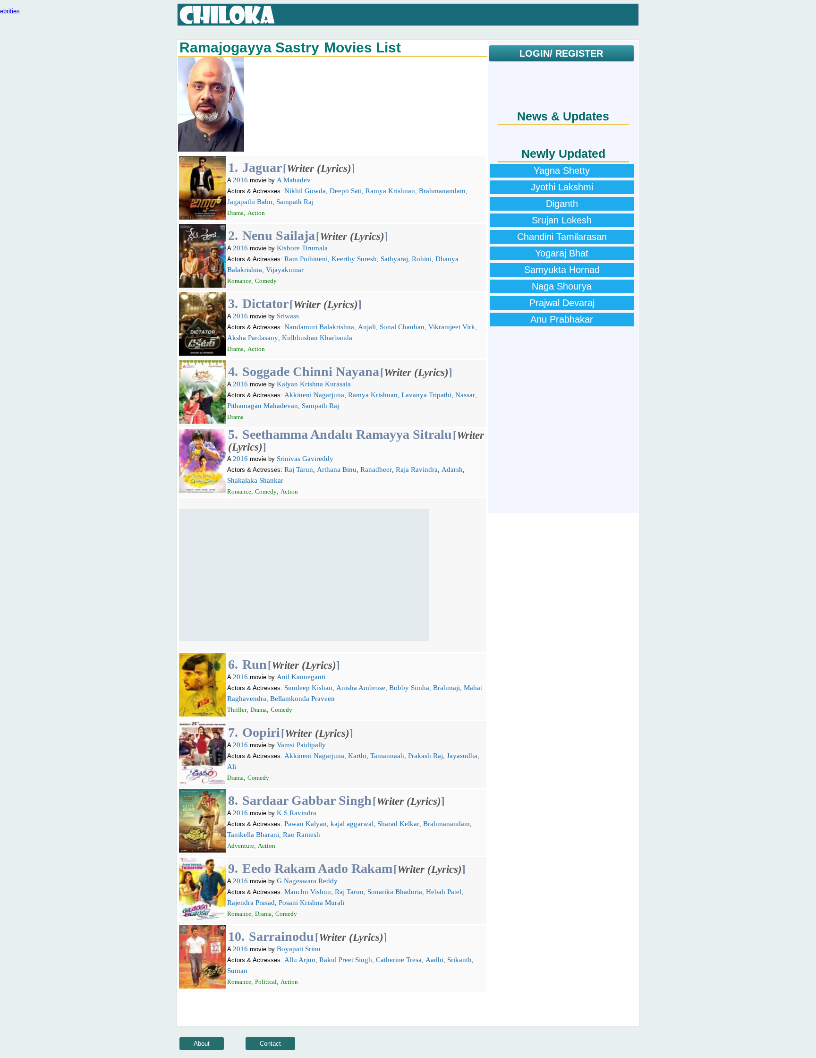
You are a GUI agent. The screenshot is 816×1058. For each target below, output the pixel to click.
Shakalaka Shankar (255, 480)
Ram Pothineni (306, 259)
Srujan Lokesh (562, 220)
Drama (235, 212)
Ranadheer (376, 469)
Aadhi (434, 960)
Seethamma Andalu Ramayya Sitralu (347, 434)
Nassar (465, 395)
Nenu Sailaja (278, 235)
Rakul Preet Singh (345, 960)
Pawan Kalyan (305, 824)
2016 (240, 180)
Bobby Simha (409, 687)
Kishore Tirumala (302, 248)
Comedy (266, 280)
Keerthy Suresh (354, 259)
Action (256, 212)
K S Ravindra (296, 813)
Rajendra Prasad (251, 902)
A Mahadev (294, 180)
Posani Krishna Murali (311, 902)
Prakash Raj (425, 755)
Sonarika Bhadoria (394, 892)
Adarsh (452, 469)
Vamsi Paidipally (301, 745)
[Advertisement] (304, 575)
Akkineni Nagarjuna (314, 395)
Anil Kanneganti (301, 677)
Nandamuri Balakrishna (319, 327)
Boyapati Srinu (299, 949)
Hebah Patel (443, 892)
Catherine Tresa (399, 960)
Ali (231, 766)
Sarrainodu (281, 936)
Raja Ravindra (417, 469)
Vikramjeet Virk (451, 327)
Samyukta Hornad (562, 269)
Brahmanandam (442, 191)
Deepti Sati (346, 191)
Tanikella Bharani (253, 834)
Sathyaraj (394, 259)
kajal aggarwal (352, 824)
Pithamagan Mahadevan (262, 406)
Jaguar (262, 167)
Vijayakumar (285, 269)
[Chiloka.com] (227, 15)
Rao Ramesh (301, 834)
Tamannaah (387, 755)
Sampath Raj (295, 201)
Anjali (367, 327)
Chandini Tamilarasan (562, 236)
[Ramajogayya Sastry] (211, 149)
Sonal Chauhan (402, 327)
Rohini (422, 259)
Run (254, 664)
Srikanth (459, 960)
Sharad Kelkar (398, 824)
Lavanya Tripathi (426, 395)
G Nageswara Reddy (307, 881)
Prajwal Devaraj (562, 303)
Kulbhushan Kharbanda (317, 337)
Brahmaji (446, 687)
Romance (239, 280)
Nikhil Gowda (305, 191)
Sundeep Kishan (308, 687)
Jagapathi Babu (249, 201)
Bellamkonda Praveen (302, 698)
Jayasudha (462, 755)
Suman (237, 970)
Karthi (357, 755)
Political (266, 981)
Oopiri (261, 732)
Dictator (265, 303)
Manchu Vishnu (307, 892)
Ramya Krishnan (390, 191)
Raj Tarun (298, 469)
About (202, 1043)
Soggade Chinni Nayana (310, 371)
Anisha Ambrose (360, 687)
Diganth (562, 203)
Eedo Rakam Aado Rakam (317, 868)
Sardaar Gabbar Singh (307, 800)
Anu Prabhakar (561, 319)
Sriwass (288, 316)
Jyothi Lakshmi (562, 187)
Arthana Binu (337, 469)
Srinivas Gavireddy (305, 458)
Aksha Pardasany (252, 337)
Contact (270, 1043)
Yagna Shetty (562, 170)
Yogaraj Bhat (561, 253)
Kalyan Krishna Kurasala (314, 384)
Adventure (240, 845)
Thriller (236, 709)
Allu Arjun (299, 960)
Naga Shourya (562, 286)
